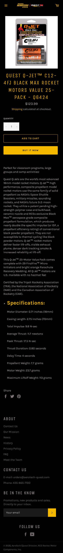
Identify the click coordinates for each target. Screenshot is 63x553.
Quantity (8, 118)
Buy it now (31, 150)
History (8, 443)
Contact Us (11, 426)
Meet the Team (13, 459)
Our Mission (11, 431)
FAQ (6, 454)
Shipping (17, 109)
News (7, 437)
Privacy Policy (12, 448)
